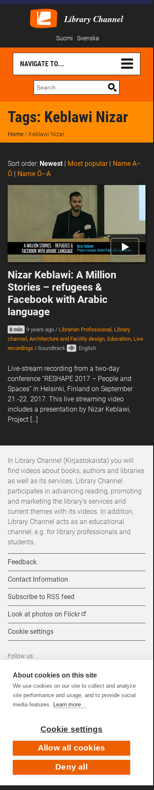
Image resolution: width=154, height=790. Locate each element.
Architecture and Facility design (67, 339)
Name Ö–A (34, 174)
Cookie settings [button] (31, 632)
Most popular (88, 164)
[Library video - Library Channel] (43, 17)
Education (119, 339)
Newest (51, 164)
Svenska (88, 38)
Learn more (67, 704)
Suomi (64, 38)
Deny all (71, 766)
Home (15, 134)
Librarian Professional (85, 329)
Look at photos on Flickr (44, 614)
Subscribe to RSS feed (41, 597)
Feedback (22, 562)
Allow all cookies (71, 747)
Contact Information (38, 579)
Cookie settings (71, 729)
